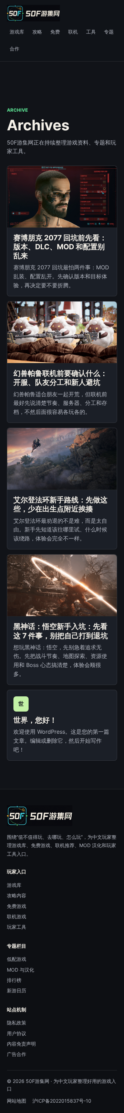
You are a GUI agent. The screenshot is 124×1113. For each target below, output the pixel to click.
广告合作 (16, 1054)
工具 (91, 32)
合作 (14, 49)
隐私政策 (16, 1023)
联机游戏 (16, 916)
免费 (55, 32)
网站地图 (16, 1101)
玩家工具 (16, 927)
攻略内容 (16, 895)
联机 (73, 32)
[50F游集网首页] (33, 13)
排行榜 (14, 980)
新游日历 (16, 990)
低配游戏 (16, 959)
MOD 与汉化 (20, 970)
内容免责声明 (21, 1044)
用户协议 (16, 1033)
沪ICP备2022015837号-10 (61, 1101)
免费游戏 (16, 906)
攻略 (37, 32)
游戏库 (17, 32)
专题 (109, 32)
